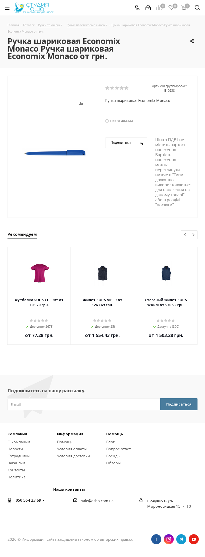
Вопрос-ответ (118, 448)
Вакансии (16, 462)
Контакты (16, 469)
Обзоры (113, 462)
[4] (122, 88)
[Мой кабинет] (148, 7)
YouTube (194, 539)
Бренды (113, 455)
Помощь (64, 441)
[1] (107, 88)
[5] (126, 88)
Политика (17, 476)
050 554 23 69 (28, 500)
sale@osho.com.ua (97, 500)
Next (193, 235)
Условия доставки (73, 455)
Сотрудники (19, 455)
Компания (17, 433)
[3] (117, 88)
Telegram (181, 539)
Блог (110, 441)
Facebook (156, 539)
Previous (185, 235)
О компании (19, 441)
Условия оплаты (72, 448)
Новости (15, 448)
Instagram (169, 539)
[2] (112, 88)
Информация (70, 433)
